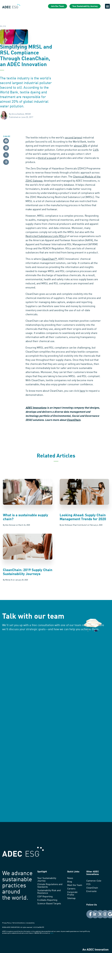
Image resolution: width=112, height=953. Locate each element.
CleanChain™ (49, 259)
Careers (71, 889)
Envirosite (91, 891)
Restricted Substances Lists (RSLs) (46, 236)
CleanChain (73, 420)
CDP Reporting (45, 897)
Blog (69, 882)
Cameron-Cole (93, 881)
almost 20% (80, 146)
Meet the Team (74, 885)
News (70, 878)
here (82, 391)
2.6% (96, 150)
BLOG (3, 26)
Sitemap (71, 898)
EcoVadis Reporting (47, 900)
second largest (73, 137)
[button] (107, 6)
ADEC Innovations (36, 408)
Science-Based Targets (49, 904)
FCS (88, 884)
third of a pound (47, 158)
